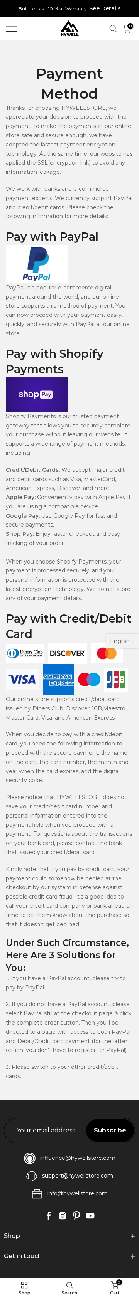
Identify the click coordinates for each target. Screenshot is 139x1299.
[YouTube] (90, 1215)
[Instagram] (62, 1215)
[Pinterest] (76, 1215)
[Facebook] (48, 1215)
